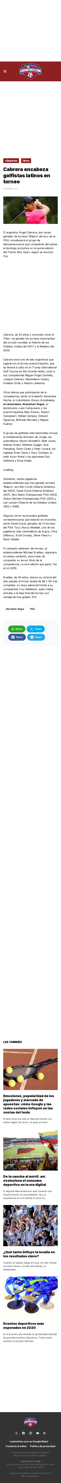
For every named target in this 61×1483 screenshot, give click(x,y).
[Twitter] (16, 1433)
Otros (26, 160)
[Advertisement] (30, 31)
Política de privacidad (42, 1446)
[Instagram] (30, 1433)
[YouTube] (37, 1433)
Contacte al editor (16, 1446)
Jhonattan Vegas (14, 609)
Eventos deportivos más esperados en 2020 (23, 1326)
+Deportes (11, 160)
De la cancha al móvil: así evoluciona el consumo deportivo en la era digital (24, 1180)
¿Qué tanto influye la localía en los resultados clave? (29, 1254)
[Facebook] (23, 1433)
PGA (32, 609)
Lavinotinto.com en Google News (29, 1441)
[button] (5, 71)
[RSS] (44, 1433)
